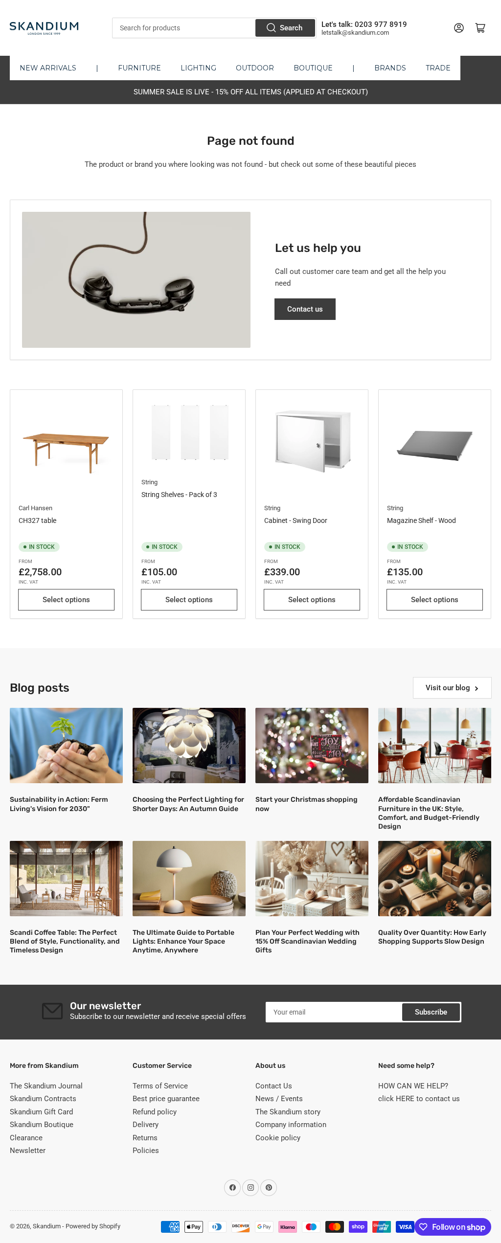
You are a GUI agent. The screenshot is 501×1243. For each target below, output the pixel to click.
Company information (290, 1124)
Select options (66, 599)
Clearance (26, 1137)
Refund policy (155, 1111)
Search (291, 27)
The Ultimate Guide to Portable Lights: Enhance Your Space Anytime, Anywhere (183, 941)
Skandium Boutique (41, 1124)
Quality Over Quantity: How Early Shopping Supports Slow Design (432, 937)
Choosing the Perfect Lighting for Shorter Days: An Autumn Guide (188, 804)
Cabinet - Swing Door (295, 520)
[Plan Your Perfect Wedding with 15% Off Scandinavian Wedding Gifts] (311, 878)
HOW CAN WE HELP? (413, 1086)
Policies (146, 1150)
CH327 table (37, 520)
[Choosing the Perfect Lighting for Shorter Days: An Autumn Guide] (189, 745)
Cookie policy (277, 1137)
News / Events (279, 1098)
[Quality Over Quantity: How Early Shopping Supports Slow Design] (434, 878)
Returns (145, 1137)
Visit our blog (448, 687)
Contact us (305, 309)
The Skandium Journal (46, 1086)
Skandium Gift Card (41, 1111)
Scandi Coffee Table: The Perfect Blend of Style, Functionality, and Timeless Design (65, 941)
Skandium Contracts (43, 1098)
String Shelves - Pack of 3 (179, 494)
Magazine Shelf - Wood (421, 520)
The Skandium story (287, 1111)
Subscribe (431, 1012)
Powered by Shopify (93, 1226)
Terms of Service (160, 1086)
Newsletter (28, 1150)
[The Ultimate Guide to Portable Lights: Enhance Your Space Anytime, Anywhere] (189, 878)
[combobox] (214, 28)
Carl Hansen (35, 508)
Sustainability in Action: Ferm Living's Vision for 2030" (59, 804)
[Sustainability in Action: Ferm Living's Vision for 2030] (66, 745)
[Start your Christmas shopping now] (311, 745)
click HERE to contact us (419, 1098)
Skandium (47, 1226)
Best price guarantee (166, 1098)
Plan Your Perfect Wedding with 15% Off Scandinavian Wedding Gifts (307, 941)
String (149, 482)
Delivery (146, 1124)
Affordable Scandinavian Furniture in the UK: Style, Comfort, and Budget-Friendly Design (428, 813)
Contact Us (273, 1086)
